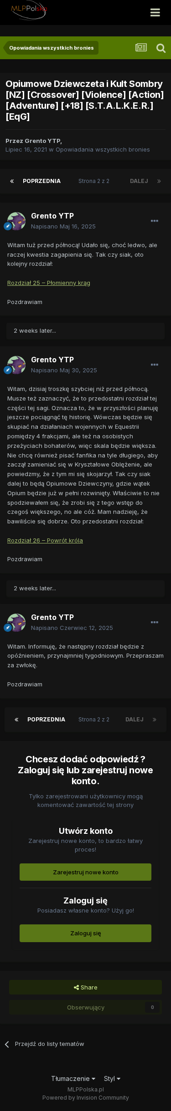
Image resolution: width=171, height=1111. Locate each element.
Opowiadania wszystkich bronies (103, 149)
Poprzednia (42, 181)
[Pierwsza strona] (11, 181)
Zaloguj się (85, 933)
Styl (110, 1078)
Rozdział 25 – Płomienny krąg (48, 282)
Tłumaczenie (71, 1078)
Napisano (63, 226)
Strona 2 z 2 (95, 181)
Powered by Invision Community (85, 1097)
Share (88, 987)
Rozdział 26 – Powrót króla (45, 540)
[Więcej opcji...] (154, 221)
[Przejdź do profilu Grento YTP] (16, 221)
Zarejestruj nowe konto (86, 872)
